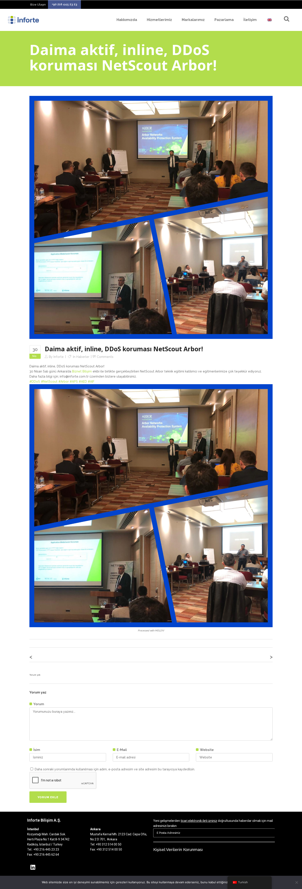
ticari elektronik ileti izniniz (199, 821)
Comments (105, 357)
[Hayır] (296, 882)
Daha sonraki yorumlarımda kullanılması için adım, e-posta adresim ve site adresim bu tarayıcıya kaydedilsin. (115, 769)
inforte (59, 357)
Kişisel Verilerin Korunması (178, 849)
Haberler (82, 357)
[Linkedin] (32, 867)
